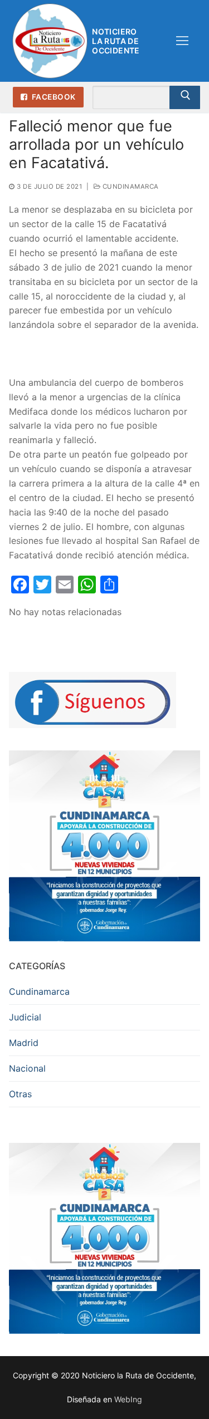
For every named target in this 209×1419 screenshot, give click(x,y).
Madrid (23, 1042)
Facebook (53, 96)
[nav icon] (182, 41)
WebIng (128, 1399)
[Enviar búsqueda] (184, 97)
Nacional (27, 1068)
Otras (20, 1093)
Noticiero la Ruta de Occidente (116, 41)
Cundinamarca (129, 186)
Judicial (25, 1017)
